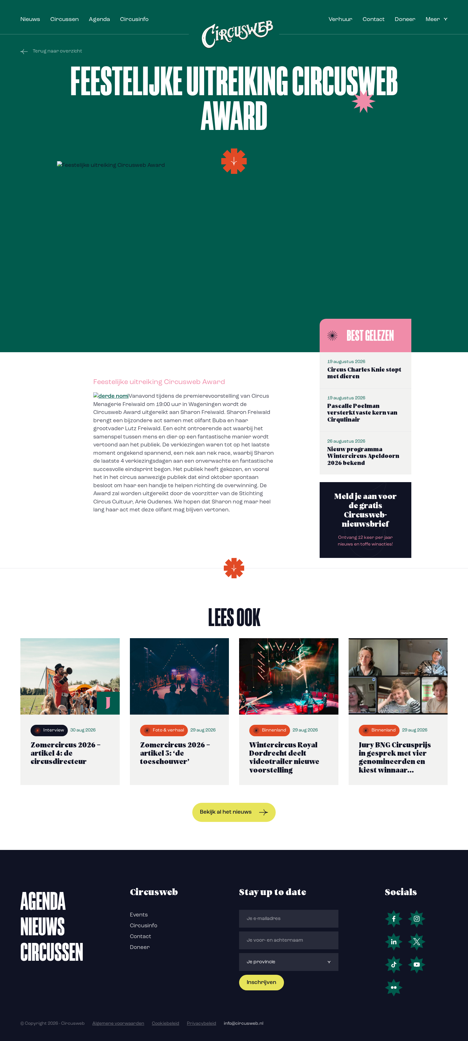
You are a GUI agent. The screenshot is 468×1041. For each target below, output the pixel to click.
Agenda (99, 20)
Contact (374, 20)
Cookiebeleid (165, 1023)
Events (139, 915)
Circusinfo (134, 20)
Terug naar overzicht (57, 51)
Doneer (405, 20)
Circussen (64, 20)
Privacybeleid (201, 1023)
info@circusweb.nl (243, 1023)
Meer (433, 20)
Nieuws (30, 20)
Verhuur (340, 20)
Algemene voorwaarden (118, 1023)
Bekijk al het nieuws (226, 812)
